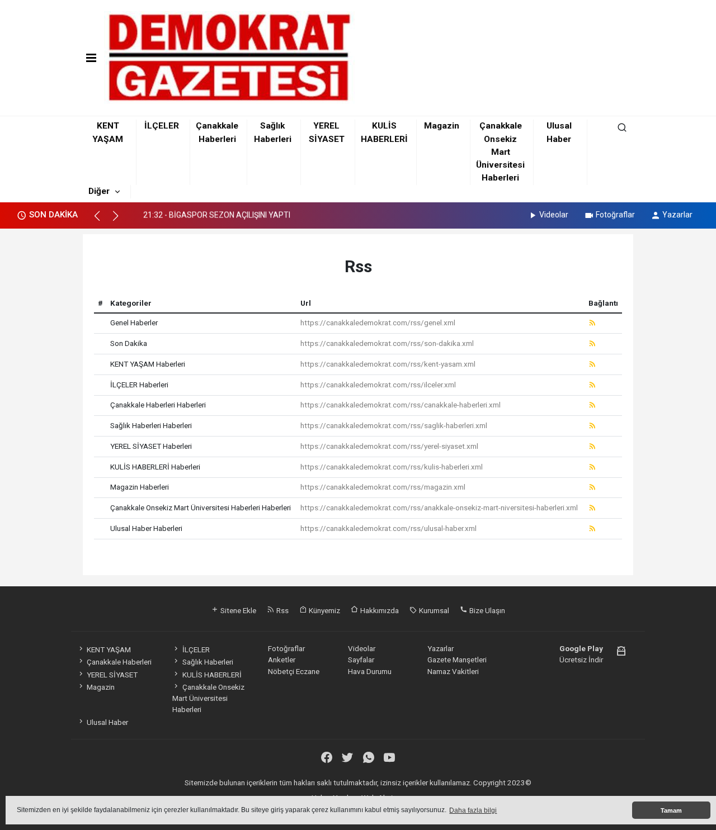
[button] (102, 220)
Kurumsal (433, 610)
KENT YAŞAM (109, 649)
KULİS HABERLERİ (211, 674)
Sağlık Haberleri (207, 661)
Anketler (281, 659)
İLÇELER (161, 126)
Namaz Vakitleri (453, 671)
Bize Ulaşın (486, 610)
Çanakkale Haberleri (119, 661)
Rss (282, 610)
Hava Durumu (370, 671)
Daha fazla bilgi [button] (473, 810)
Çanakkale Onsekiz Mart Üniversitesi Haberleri (500, 152)
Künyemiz (323, 610)
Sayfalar (361, 659)
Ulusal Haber (107, 722)
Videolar (553, 214)
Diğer (99, 191)
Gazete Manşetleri (457, 659)
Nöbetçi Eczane (293, 671)
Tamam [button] (671, 810)
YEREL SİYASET (112, 674)
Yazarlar (677, 214)
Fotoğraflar (615, 214)
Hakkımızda (379, 610)
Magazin (441, 126)
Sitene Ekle (237, 610)
